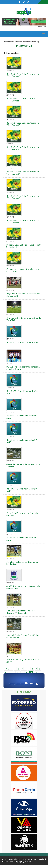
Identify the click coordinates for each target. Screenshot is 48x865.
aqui (38, 41)
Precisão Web (7, 861)
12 (18, 672)
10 (9, 672)
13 (22, 672)
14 (27, 672)
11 (14, 672)
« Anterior (8, 669)
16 (36, 672)
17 (40, 672)
